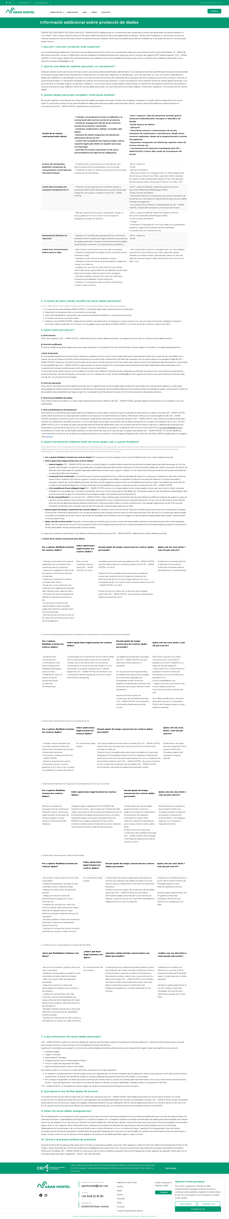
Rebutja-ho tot (208, 1204)
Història (120, 1186)
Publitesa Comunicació (148, 1216)
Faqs (84, 12)
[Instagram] (45, 1195)
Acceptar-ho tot (198, 1209)
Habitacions (72, 12)
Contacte (105, 12)
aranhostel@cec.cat (41, 3)
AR (206, 3)
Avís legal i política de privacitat (83, 1216)
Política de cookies (101, 1216)
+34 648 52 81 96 (23, 3)
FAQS (119, 1203)
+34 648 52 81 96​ (92, 1196)
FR (216, 3)
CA (201, 3)
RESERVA (214, 11)
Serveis (120, 1195)
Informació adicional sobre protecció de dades (124, 1216)
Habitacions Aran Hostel (127, 1182)
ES (211, 3)
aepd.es (49, 436)
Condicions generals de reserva (130, 1211)
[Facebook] (40, 1195)
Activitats (121, 1199)
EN (221, 3)
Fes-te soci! (171, 1168)
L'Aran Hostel (56, 12)
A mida (94, 12)
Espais (119, 1190)
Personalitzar (186, 1204)
